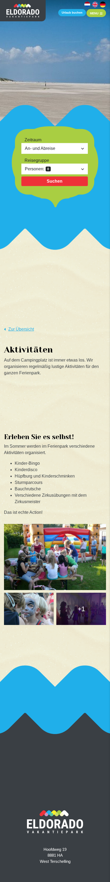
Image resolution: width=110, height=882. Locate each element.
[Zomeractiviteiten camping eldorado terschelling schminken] (29, 609)
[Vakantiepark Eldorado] (22, 11)
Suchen (54, 181)
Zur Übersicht (21, 329)
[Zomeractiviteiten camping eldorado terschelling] (55, 557)
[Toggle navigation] (96, 13)
